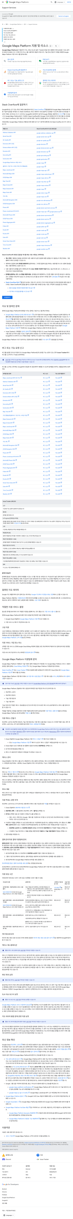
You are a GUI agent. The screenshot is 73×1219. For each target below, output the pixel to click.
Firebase (4, 1194)
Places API (6, 207)
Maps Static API (7, 192)
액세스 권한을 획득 (35, 724)
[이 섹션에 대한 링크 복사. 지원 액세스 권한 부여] (19, 800)
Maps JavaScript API (9, 170)
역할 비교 (28, 713)
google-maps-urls (42, 196)
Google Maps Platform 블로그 (15, 1096)
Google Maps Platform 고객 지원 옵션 (43, 683)
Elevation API (6, 151)
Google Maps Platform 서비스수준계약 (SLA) (16, 1005)
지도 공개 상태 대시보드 (13, 1059)
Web (27, 1174)
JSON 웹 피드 (62, 1078)
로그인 (69, 2)
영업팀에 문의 (29, 652)
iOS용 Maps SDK (7, 177)
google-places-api (55, 211)
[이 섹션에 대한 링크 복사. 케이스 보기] (11, 768)
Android (28, 1169)
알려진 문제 (25, 331)
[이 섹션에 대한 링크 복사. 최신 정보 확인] (17, 1040)
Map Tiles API (7, 181)
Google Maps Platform (16, 24)
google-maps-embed (43, 185)
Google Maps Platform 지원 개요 (45, 772)
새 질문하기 (7, 297)
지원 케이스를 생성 (58, 359)
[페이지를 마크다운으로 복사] (56, 46)
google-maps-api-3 (42, 170)
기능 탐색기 (5, 1172)
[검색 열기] (51, 2)
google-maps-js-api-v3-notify (18, 1093)
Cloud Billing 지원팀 (20, 666)
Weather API (6, 248)
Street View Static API (9, 241)
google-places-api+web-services (46, 208)
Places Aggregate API (9, 222)
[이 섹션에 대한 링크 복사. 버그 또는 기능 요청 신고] (25, 348)
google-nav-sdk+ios (42, 204)
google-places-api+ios (43, 219)
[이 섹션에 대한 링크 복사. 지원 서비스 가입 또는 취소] (23, 643)
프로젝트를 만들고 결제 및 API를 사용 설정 (15, 863)
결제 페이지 (20, 731)
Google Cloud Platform (8, 1197)
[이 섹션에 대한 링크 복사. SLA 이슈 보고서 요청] (19, 994)
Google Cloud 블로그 (12, 1102)
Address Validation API (9, 132)
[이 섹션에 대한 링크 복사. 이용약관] (12, 1128)
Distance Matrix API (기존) (10, 147)
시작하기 (4, 1174)
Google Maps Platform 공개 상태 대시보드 (19, 315)
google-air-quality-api (43, 140)
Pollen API (6, 226)
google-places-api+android (44, 215)
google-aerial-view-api (43, 137)
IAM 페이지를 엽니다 (21, 808)
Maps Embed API (7, 185)
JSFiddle (55, 277)
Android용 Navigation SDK (10, 200)
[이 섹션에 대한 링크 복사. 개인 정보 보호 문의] (15, 934)
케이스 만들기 (37, 739)
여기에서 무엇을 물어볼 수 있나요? (19, 291)
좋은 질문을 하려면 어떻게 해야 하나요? (21, 288)
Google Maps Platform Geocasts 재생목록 (22, 1113)
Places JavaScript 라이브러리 (11, 211)
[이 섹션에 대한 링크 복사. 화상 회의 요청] (14, 975)
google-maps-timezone (43, 245)
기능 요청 (57, 378)
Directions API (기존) (8, 143)
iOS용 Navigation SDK (9, 203)
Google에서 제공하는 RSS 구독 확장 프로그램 (21, 1075)
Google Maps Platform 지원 (28, 619)
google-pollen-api (41, 226)
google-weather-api (42, 249)
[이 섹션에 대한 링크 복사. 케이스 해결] (11, 789)
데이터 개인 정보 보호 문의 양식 (43, 938)
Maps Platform (22, 2)
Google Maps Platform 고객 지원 (12, 637)
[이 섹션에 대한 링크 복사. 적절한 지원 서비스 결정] (25, 607)
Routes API (6, 233)
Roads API (6, 230)
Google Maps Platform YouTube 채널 (17, 1107)
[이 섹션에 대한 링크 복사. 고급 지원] (11, 627)
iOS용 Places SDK (8, 218)
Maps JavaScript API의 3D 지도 (11, 378)
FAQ (3, 1169)
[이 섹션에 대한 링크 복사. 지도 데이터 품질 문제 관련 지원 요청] (30, 1016)
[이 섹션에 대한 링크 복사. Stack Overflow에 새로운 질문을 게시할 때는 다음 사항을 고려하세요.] (46, 255)
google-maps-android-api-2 (44, 174)
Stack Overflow (39, 109)
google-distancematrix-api (44, 148)
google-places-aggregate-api (45, 223)
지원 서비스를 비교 (50, 611)
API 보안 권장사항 (7, 1177)
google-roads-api (41, 230)
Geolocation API (7, 158)
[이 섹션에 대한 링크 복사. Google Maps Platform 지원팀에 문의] (38, 659)
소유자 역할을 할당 (62, 1049)
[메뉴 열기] (3, 2)
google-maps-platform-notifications (20, 1087)
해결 (58, 676)
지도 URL (5, 196)
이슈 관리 (46, 339)
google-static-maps (42, 193)
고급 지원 (7, 359)
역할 (45, 804)
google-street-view (42, 241)
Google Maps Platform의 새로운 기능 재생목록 (23, 1119)
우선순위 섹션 (17, 523)
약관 (3, 1210)
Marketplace (53, 731)
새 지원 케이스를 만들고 (34, 676)
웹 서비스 (28, 1177)
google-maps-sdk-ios (43, 178)
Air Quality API (7, 140)
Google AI (4, 1200)
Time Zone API (7, 245)
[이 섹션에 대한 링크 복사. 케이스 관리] (12, 757)
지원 (59, 1080)
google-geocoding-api (43, 155)
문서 (25, 24)
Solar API (5, 237)
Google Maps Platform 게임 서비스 (12, 162)
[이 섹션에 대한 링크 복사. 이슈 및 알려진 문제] (21, 306)
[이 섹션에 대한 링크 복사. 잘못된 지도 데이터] (20, 590)
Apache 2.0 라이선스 (7, 1144)
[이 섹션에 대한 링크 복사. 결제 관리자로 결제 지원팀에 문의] (28, 840)
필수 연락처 (34, 1052)
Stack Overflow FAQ (12, 282)
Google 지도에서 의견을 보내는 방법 (42, 594)
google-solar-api (41, 238)
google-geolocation (42, 159)
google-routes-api (42, 234)
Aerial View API (7, 136)
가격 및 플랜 (52, 1169)
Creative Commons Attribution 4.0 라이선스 (35, 1142)
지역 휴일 (56, 887)
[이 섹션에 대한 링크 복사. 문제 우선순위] (12, 573)
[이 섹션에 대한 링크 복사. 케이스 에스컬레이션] (19, 945)
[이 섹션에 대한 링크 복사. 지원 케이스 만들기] (17, 718)
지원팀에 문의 (22, 598)
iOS (27, 1172)
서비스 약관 (9, 1136)
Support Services (9, 8)
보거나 (54, 676)
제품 (7, 24)
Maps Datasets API (8, 188)
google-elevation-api (42, 151)
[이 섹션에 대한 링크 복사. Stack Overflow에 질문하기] (29, 105)
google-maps (40, 163)
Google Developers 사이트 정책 (42, 1144)
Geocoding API (7, 155)
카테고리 (14, 1052)
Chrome (4, 1192)
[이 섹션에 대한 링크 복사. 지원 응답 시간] (14, 874)
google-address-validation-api (45, 133)
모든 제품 (4, 1203)
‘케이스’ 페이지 (12, 772)
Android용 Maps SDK (8, 173)
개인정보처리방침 (10, 1210)
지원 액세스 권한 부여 (51, 711)
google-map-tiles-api (42, 181)
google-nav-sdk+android (43, 200)
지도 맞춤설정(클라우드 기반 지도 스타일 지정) (15, 415)
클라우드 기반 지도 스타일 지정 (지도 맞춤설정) (15, 166)
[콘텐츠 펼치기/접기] (13, 29)
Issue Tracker (21, 670)
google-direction (41, 144)
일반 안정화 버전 (7, 892)
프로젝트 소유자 (16, 1045)
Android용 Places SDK (9, 215)
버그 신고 (45, 378)
